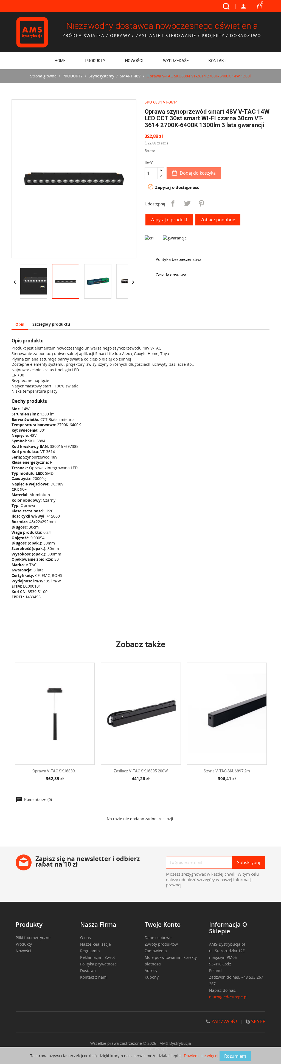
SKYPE (257, 1021)
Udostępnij (172, 203)
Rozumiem (235, 1056)
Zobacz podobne (218, 220)
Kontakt (217, 60)
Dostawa (88, 970)
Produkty (24, 944)
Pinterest (201, 203)
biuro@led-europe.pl (228, 996)
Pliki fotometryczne (33, 937)
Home (60, 60)
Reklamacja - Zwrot (97, 957)
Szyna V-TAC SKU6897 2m (227, 771)
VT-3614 (170, 102)
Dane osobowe (158, 937)
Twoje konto (163, 924)
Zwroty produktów (161, 944)
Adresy (151, 970)
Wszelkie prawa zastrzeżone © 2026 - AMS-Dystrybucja (140, 1043)
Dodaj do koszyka (198, 173)
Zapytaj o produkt (169, 220)
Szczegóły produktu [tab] (51, 324)
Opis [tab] (19, 324)
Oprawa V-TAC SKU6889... (54, 771)
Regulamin (90, 950)
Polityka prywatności (98, 964)
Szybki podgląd (59, 720)
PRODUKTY (95, 60)
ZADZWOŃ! (223, 1021)
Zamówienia (156, 950)
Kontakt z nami (94, 977)
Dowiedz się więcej (202, 1055)
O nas (85, 937)
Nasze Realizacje (95, 944)
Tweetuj (187, 203)
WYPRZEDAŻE (176, 60)
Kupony (152, 977)
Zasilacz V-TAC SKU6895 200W (141, 771)
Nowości (134, 60)
